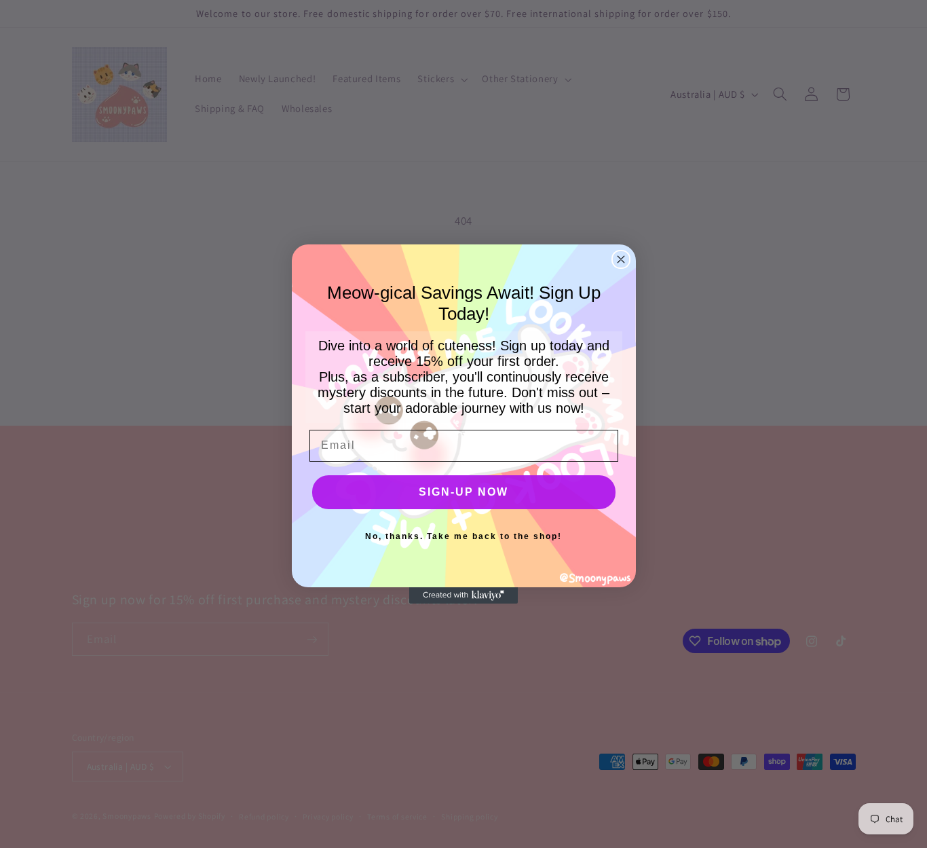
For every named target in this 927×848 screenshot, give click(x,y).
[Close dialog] (621, 259)
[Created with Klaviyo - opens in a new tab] (463, 595)
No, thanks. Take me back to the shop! (463, 536)
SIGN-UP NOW (463, 492)
